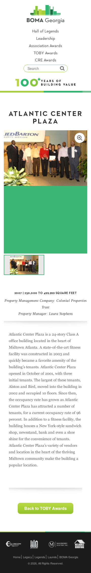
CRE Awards (45, 60)
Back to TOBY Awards (45, 508)
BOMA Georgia (68, 557)
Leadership (45, 39)
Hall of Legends (45, 31)
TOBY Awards (46, 53)
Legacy (27, 557)
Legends (40, 557)
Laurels (52, 557)
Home (16, 557)
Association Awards (45, 46)
